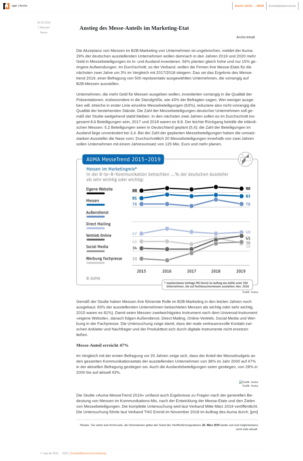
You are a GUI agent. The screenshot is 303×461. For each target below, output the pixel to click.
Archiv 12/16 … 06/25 (249, 5)
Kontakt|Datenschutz (282, 5)
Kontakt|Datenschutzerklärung (88, 453)
